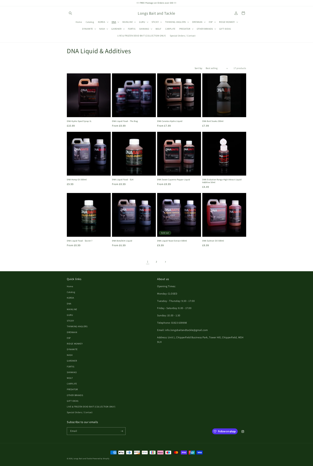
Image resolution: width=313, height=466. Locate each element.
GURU (70, 315)
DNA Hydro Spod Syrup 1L (79, 121)
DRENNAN (72, 332)
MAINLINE (72, 309)
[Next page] (165, 261)
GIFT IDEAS (72, 400)
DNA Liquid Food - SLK (123, 179)
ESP (69, 337)
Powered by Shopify (101, 458)
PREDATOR (72, 389)
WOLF (70, 378)
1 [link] (147, 261)
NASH (70, 355)
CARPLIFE (72, 383)
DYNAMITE (72, 349)
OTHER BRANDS (75, 395)
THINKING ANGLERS (77, 326)
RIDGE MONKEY (75, 343)
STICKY (70, 320)
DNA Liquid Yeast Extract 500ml (172, 241)
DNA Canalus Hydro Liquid (169, 121)
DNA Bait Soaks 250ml (213, 121)
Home (70, 286)
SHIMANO (72, 372)
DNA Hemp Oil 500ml (77, 179)
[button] (70, 13)
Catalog (71, 292)
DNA (69, 303)
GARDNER (72, 360)
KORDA (70, 297)
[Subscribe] (121, 431)
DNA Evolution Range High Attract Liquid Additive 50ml (221, 181)
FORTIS (70, 366)
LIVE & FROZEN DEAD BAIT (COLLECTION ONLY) (91, 406)
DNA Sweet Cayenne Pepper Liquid (173, 179)
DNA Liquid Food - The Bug (125, 121)
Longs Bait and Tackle (83, 458)
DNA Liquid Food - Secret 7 (79, 241)
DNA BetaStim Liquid (122, 241)
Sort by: (198, 68)
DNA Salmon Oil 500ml (213, 241)
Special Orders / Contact (79, 412)
